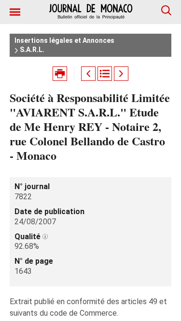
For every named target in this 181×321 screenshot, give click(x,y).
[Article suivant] (121, 73)
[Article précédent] (88, 73)
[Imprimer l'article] (60, 73)
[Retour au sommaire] (104, 73)
